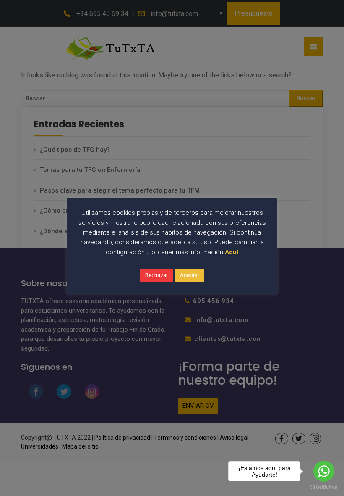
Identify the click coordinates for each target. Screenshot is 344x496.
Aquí (231, 252)
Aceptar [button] (189, 275)
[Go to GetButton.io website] (323, 487)
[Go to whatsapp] (323, 471)
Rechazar (156, 275)
